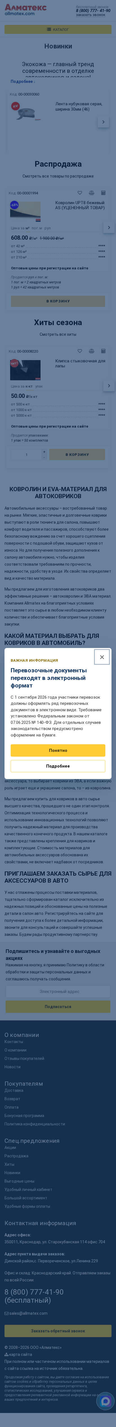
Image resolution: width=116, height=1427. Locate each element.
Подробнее (58, 766)
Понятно (58, 750)
